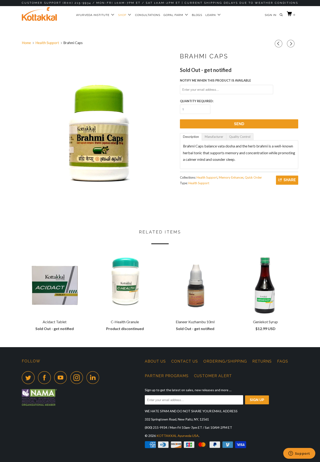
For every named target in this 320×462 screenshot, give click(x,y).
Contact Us (184, 361)
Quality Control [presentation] (239, 137)
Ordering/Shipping (225, 361)
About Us (155, 361)
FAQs (282, 361)
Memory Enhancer (231, 177)
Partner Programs (167, 376)
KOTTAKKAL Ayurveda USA (177, 436)
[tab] (191, 136)
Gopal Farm (174, 15)
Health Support (207, 177)
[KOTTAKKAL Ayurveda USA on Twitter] (29, 377)
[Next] (291, 44)
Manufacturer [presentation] (214, 137)
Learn (211, 15)
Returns (262, 361)
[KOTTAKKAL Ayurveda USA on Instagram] (78, 377)
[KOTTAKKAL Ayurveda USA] (46, 14)
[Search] (281, 14)
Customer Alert (213, 376)
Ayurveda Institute (93, 15)
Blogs (197, 15)
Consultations (147, 15)
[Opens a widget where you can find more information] (299, 454)
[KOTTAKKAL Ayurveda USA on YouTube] (62, 377)
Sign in (270, 15)
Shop (123, 15)
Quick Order (253, 177)
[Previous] (279, 44)
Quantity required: (196, 101)
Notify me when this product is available (215, 80)
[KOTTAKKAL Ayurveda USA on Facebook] (45, 377)
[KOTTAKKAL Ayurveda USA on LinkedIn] (94, 377)
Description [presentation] (191, 137)
